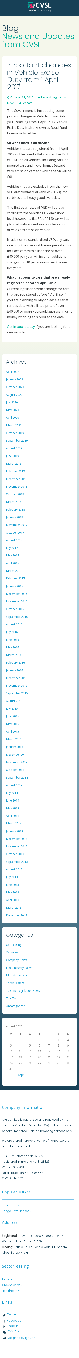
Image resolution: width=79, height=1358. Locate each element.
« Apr (20, 1075)
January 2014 (14, 831)
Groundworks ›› (12, 1285)
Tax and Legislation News (23, 991)
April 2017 (12, 563)
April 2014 (12, 816)
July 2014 (12, 793)
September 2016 (17, 617)
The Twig (12, 998)
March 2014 (14, 823)
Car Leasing (13, 945)
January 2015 (14, 747)
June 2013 (12, 885)
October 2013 (15, 854)
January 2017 (14, 586)
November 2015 (16, 685)
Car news (12, 952)
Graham (27, 103)
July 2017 (12, 548)
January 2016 (14, 670)
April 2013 (12, 900)
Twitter (11, 1314)
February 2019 (15, 471)
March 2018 (14, 502)
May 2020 (12, 410)
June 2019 (12, 456)
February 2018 (15, 509)
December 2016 (16, 594)
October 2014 (15, 770)
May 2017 (12, 555)
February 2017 (15, 578)
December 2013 (16, 839)
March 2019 (14, 463)
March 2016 (14, 655)
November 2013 (16, 846)
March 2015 (14, 739)
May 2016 (12, 647)
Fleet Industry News (19, 968)
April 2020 (12, 417)
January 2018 (14, 517)
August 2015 (14, 701)
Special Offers (15, 983)
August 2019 (14, 448)
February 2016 (15, 662)
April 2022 (12, 372)
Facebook (14, 1321)
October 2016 (15, 609)
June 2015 (12, 716)
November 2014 (16, 762)
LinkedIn (12, 1326)
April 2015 (12, 731)
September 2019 (17, 440)
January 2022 (14, 379)
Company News (16, 960)
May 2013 (12, 892)
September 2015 (17, 693)
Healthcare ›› (11, 1291)
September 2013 (17, 862)
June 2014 (12, 800)
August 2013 (14, 869)
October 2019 (15, 433)
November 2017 (16, 525)
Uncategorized (15, 1006)
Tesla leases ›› (11, 1205)
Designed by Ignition (21, 1338)
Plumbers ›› (9, 1279)
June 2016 (12, 640)
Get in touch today (21, 326)
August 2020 (14, 395)
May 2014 (12, 808)
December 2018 (16, 479)
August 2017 (14, 540)
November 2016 (16, 601)
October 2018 (15, 494)
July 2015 (12, 708)
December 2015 (16, 678)
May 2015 (12, 724)
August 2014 (14, 785)
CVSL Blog (14, 1331)
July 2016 (12, 632)
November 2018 (16, 486)
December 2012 (16, 915)
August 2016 (14, 624)
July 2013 (12, 877)
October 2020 (15, 387)
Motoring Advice (17, 975)
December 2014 (16, 754)
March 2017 (14, 571)
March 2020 (14, 425)
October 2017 (15, 532)
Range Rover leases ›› (17, 1211)
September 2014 (17, 777)
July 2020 (12, 402)
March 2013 (14, 907)
